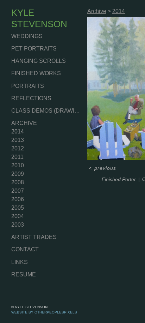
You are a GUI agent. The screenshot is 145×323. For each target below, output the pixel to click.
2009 (17, 174)
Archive (24, 123)
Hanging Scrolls (38, 61)
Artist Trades (34, 237)
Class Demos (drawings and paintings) (46, 111)
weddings (27, 36)
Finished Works (36, 73)
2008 (17, 182)
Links (19, 262)
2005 (17, 208)
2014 (17, 131)
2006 (17, 199)
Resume (23, 274)
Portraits (27, 86)
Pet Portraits (34, 49)
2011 (17, 157)
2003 (17, 225)
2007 (17, 191)
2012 (17, 148)
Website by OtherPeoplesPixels (44, 312)
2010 (17, 165)
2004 (17, 216)
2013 (17, 140)
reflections (31, 98)
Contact (25, 249)
